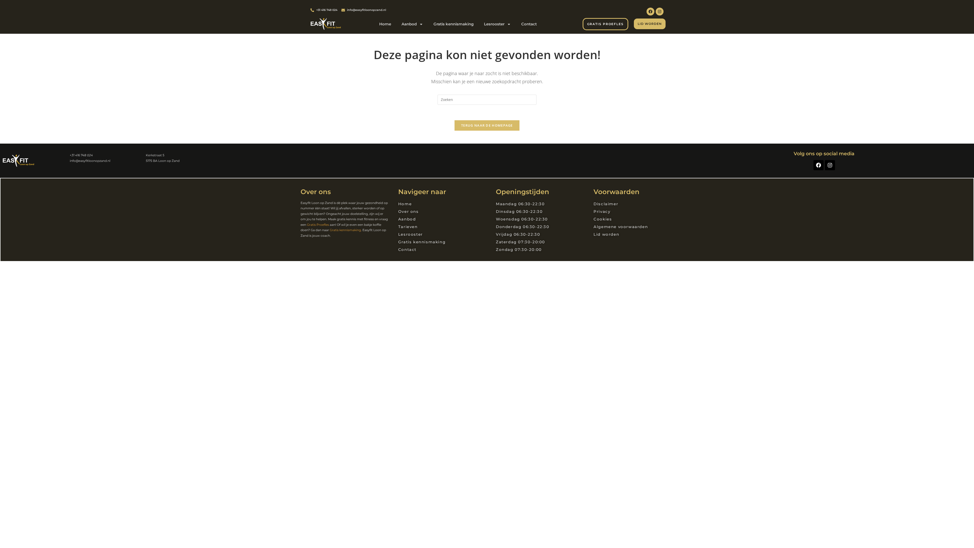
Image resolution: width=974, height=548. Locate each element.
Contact (529, 24)
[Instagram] (660, 11)
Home (385, 24)
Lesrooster (494, 24)
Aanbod (409, 24)
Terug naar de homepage (487, 125)
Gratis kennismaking (453, 24)
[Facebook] (650, 11)
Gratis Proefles (318, 225)
